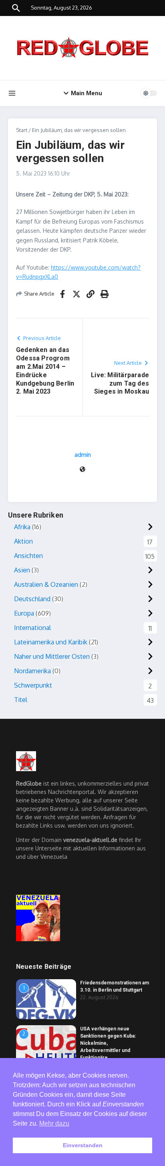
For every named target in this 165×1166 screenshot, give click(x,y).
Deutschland (32, 599)
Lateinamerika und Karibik (50, 642)
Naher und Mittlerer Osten (52, 656)
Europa (24, 613)
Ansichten (28, 556)
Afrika (22, 527)
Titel (20, 700)
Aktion (23, 541)
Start (21, 130)
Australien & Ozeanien (46, 584)
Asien (22, 570)
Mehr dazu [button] (54, 1123)
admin (82, 454)
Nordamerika (32, 671)
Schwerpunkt (33, 685)
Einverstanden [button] (83, 1145)
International (32, 628)
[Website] (82, 469)
